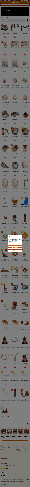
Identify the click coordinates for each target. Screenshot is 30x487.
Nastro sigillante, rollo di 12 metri (5, 240)
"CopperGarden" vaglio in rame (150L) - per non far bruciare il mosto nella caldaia (15, 120)
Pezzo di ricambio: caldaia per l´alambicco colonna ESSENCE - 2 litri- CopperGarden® (5, 137)
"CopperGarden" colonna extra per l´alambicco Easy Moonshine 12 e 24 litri (15, 399)
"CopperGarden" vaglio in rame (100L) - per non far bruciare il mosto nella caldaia (5, 120)
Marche (9, 442)
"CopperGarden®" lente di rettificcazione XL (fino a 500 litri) (15, 327)
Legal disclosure (14, 241)
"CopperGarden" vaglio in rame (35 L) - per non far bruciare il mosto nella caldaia (15, 103)
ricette (23, 446)
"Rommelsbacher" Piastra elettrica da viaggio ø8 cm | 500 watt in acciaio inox (5, 33)
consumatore (17, 447)
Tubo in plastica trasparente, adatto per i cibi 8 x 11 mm (25, 345)
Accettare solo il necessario (15, 247)
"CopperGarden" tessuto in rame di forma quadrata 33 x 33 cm (5, 68)
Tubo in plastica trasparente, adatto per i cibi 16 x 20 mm (25, 381)
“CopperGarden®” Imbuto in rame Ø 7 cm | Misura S (5, 223)
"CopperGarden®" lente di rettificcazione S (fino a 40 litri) (25, 309)
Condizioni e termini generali (18, 450)
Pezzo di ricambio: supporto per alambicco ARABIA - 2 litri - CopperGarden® (5, 276)
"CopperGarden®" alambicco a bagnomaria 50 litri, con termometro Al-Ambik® (25, 399)
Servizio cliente (18, 442)
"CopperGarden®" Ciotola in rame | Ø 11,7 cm (15, 309)
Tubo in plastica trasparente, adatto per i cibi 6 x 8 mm (5, 345)
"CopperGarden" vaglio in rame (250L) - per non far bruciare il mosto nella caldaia (15, 171)
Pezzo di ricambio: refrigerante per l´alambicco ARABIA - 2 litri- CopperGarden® (5, 293)
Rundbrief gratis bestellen (15, 440)
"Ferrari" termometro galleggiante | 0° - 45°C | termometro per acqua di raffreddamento (5, 310)
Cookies (16, 446)
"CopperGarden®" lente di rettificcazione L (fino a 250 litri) (5, 327)
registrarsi (2, 454)
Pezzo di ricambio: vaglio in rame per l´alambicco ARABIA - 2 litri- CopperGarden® (15, 259)
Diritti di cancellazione (3, 459)
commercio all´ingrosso (25, 449)
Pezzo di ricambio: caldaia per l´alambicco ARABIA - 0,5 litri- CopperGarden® (25, 120)
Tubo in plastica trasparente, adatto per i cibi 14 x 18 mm (15, 381)
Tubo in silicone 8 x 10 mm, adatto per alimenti (5, 363)
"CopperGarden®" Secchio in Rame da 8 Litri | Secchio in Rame (15, 206)
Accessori (2, 446)
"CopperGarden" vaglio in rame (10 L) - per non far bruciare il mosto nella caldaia (15, 86)
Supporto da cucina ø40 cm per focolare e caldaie (25, 33)
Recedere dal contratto (4, 458)
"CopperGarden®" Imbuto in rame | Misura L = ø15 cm (15, 223)
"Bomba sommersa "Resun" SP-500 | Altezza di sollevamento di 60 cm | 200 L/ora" (15, 293)
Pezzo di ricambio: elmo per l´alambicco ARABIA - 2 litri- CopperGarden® (5, 259)
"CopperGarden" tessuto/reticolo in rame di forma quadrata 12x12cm (15, 50)
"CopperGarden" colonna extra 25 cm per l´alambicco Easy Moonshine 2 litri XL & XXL (25, 224)
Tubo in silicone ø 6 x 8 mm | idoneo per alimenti (15, 345)
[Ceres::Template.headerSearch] (28, 4)
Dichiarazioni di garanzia (18, 449)
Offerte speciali (2, 449)
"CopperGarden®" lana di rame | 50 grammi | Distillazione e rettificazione (5, 50)
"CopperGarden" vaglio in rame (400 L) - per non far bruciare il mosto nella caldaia (5, 189)
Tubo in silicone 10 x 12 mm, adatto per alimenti (5, 381)
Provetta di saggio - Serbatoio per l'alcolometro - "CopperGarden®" (24, 189)
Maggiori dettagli (15, 250)
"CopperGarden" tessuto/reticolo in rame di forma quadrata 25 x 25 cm (25, 50)
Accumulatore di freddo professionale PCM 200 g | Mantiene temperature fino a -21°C (25, 207)
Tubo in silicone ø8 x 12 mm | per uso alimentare (15, 363)
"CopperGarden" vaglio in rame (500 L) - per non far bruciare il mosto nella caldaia (15, 189)
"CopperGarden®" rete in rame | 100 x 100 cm (15, 68)
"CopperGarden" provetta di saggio (5, 206)
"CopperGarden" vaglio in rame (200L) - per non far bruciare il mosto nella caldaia (5, 171)
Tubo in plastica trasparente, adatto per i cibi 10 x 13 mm (25, 363)
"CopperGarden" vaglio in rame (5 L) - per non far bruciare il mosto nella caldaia (5, 86)
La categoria (2, 442)
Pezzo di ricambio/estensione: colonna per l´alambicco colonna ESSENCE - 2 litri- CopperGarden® (25, 154)
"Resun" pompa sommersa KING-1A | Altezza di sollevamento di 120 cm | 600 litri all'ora (25, 293)
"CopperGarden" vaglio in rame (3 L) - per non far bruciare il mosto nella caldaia (25, 68)
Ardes (9, 446)
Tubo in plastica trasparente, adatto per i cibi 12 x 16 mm (5, 398)
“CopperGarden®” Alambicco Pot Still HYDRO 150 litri (25, 327)
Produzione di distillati (3, 447)
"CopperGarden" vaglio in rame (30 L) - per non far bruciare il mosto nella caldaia (5, 103)
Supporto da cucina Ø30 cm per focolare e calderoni (15, 33)
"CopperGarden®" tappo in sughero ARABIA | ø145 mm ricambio (25, 241)
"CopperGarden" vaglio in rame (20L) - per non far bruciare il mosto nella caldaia (25, 86)
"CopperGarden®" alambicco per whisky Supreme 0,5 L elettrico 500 (5, 416)
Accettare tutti (15, 245)
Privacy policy (10, 241)
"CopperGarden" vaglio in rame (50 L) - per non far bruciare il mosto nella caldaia (25, 103)
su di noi (9, 454)
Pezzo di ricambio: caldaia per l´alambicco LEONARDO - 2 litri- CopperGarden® (15, 137)
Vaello (9, 447)
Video (23, 447)
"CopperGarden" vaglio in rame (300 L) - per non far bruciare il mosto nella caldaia (25, 171)
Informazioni (24, 442)
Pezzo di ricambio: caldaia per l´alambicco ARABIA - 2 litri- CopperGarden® (25, 276)
